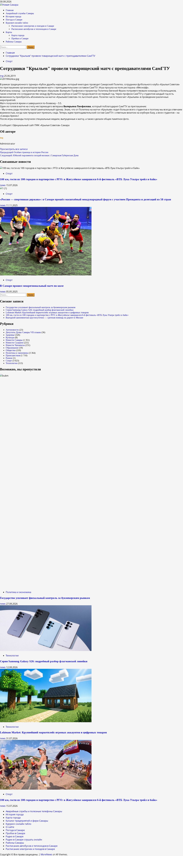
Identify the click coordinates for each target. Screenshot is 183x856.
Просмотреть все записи (14, 149)
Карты (9, 32)
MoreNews (46, 854)
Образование (12, 348)
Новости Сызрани (14, 342)
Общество (11, 350)
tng (2, 75)
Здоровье (10, 335)
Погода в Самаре (14, 19)
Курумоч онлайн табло (17, 23)
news (3, 185)
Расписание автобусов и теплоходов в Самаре (33, 29)
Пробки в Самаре (19, 38)
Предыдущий (24, 152)
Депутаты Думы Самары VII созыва (23, 332)
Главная (9, 10)
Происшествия (13, 355)
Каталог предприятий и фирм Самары (27, 820)
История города (13, 16)
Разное (9, 358)
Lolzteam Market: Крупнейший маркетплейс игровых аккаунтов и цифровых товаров (47, 312)
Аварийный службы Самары (20, 13)
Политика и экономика (17, 353)
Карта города (17, 35)
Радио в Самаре (14, 836)
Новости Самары (14, 340)
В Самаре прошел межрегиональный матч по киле (31, 285)
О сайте (10, 827)
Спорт (9, 61)
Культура (10, 337)
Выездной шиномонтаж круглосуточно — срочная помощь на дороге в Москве (44, 317)
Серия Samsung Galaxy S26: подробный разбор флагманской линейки (39, 310)
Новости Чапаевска (15, 345)
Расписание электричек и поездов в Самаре (32, 26)
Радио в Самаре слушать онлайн (24, 839)
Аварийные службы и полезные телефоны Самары (34, 811)
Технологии (11, 363)
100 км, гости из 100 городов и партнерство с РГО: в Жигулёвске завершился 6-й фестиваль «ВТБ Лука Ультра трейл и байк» (78, 179)
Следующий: (39, 155)
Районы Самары (14, 41)
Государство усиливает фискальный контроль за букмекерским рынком (40, 307)
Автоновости (12, 330)
